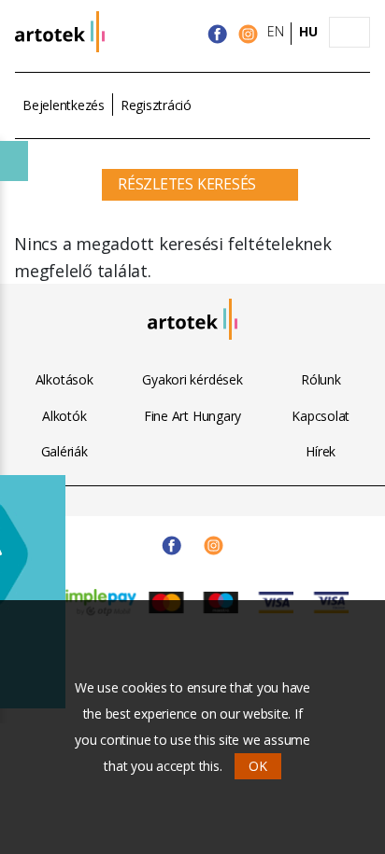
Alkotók (64, 416)
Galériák (64, 451)
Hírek (320, 451)
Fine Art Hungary (192, 416)
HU (308, 31)
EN (275, 31)
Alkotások (64, 379)
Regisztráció (156, 105)
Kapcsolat (320, 416)
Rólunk (321, 379)
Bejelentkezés (63, 105)
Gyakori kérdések (192, 379)
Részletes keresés (187, 184)
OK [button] (258, 766)
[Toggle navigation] (349, 33)
